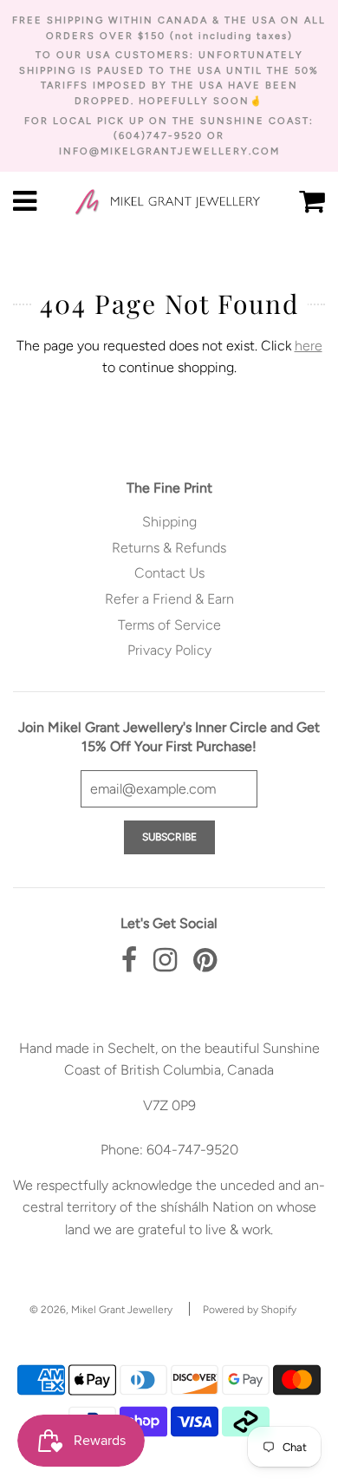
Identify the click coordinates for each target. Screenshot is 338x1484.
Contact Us (169, 573)
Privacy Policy (169, 650)
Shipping (169, 521)
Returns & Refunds (169, 547)
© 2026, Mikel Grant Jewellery (100, 1310)
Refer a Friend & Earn (169, 599)
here (308, 345)
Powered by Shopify (249, 1310)
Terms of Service (169, 625)
